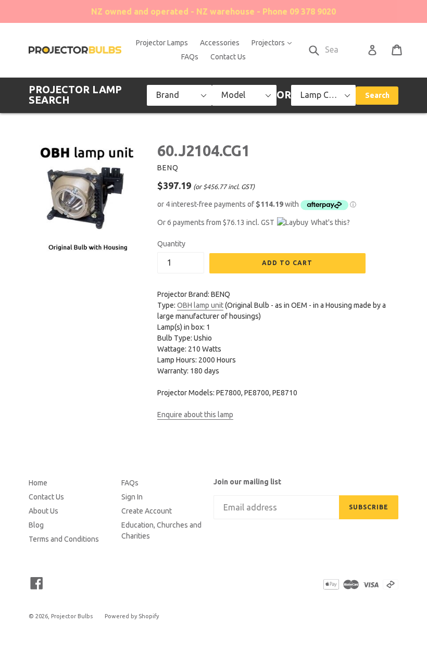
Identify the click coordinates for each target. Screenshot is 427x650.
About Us (43, 511)
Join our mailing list (247, 482)
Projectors (274, 42)
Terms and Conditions (64, 539)
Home (38, 483)
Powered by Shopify (132, 616)
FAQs (189, 57)
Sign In (132, 497)
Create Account (146, 511)
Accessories (220, 43)
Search (377, 95)
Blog (36, 525)
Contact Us (228, 57)
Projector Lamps (162, 43)
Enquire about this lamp (195, 414)
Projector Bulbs (72, 616)
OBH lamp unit (200, 305)
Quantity (171, 244)
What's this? (330, 222)
